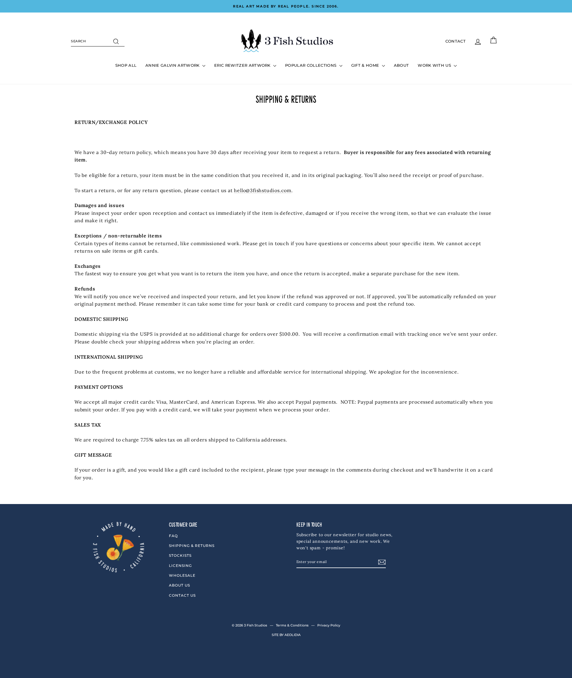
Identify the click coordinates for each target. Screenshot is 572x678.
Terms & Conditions (292, 625)
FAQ (173, 536)
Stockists (180, 555)
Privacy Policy (328, 625)
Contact (455, 41)
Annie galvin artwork (173, 65)
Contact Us (182, 595)
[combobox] (98, 41)
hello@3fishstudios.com (262, 190)
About (401, 65)
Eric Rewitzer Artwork (243, 65)
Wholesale (182, 575)
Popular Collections (311, 65)
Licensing (180, 565)
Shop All (126, 65)
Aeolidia (293, 635)
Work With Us (435, 65)
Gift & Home (365, 65)
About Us (179, 585)
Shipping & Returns (191, 545)
